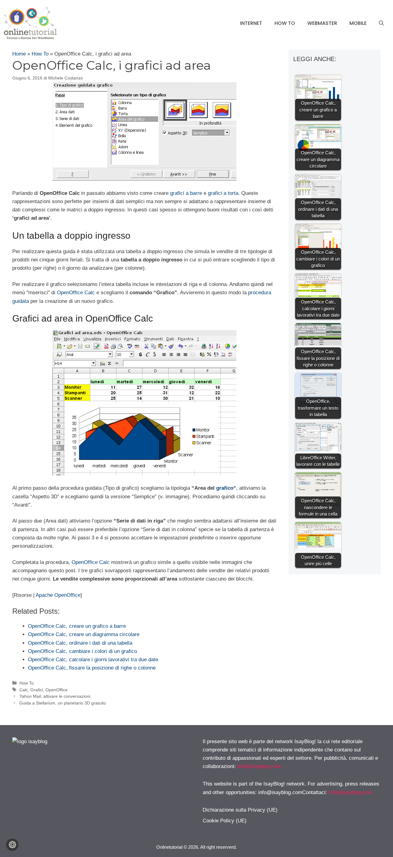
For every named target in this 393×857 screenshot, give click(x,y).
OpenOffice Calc (76, 292)
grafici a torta (223, 193)
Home (19, 54)
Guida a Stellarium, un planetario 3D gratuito (62, 703)
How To (284, 23)
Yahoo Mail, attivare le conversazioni (54, 696)
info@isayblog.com (259, 766)
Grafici (36, 689)
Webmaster (322, 23)
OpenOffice (56, 689)
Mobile (358, 23)
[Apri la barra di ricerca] (381, 23)
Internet (251, 23)
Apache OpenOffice (58, 595)
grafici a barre (186, 193)
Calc (23, 689)
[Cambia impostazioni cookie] (12, 845)
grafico (224, 488)
